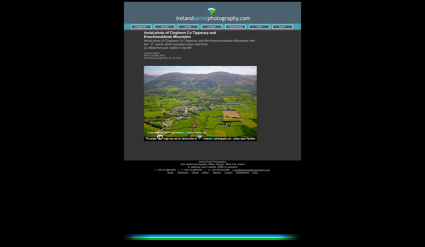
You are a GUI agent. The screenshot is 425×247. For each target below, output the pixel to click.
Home (170, 172)
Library (205, 172)
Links (255, 172)
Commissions (242, 172)
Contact (228, 172)
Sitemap (217, 172)
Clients (195, 172)
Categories (182, 172)
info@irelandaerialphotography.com (252, 170)
